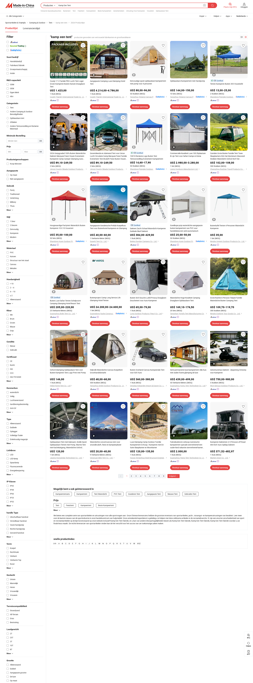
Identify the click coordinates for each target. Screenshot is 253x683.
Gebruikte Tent (190, 494)
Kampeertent (91, 11)
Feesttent (81, 11)
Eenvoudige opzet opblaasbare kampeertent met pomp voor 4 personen (148, 82)
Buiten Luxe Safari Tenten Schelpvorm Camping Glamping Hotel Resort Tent (65, 302)
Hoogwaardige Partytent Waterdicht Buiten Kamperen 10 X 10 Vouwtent (67, 226)
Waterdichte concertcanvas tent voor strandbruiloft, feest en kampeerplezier (105, 443)
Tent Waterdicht (100, 494)
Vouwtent (150, 11)
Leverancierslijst (31, 28)
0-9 (54, 543)
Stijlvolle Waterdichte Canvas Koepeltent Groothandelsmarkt (106, 371)
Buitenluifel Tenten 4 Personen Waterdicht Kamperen (227, 227)
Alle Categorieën (15, 16)
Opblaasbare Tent (162, 11)
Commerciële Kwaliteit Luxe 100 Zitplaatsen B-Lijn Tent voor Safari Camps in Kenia (188, 154)
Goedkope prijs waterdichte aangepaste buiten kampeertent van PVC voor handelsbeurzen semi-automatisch (186, 228)
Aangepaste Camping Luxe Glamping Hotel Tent (107, 82)
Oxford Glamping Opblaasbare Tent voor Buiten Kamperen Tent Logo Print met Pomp (68, 371)
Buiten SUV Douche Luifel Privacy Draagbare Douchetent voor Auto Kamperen (148, 299)
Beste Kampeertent (104, 11)
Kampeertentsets (63, 494)
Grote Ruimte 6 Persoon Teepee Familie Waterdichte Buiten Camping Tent (226, 299)
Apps (228, 16)
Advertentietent (118, 11)
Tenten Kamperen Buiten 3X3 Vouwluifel (226, 84)
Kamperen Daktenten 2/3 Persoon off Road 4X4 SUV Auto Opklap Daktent (227, 443)
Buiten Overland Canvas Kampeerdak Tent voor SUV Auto (147, 371)
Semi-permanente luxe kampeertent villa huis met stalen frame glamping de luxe (188, 371)
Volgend (172, 476)
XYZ (138, 543)
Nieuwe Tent (173, 494)
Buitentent (66, 11)
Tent (74, 11)
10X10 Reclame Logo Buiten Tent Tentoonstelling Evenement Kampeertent (146, 157)
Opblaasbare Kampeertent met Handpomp (187, 81)
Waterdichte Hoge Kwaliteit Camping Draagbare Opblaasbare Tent (185, 299)
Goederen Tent (134, 494)
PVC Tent (117, 494)
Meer (55, 510)
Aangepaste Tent (154, 494)
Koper (202, 16)
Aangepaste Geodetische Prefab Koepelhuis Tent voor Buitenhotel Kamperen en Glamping (108, 227)
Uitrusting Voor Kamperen (135, 11)
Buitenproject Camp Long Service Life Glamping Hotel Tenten (105, 299)
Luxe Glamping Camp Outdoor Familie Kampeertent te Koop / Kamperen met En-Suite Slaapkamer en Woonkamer (147, 445)
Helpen (216, 16)
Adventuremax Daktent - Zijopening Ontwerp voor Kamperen (228, 371)
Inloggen (244, 7)
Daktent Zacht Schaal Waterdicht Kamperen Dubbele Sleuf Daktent (148, 229)
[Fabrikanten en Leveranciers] (19, 5)
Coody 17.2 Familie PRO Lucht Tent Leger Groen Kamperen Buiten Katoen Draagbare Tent (67, 84)
